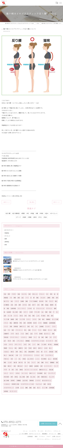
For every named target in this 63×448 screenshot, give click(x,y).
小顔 (17, 355)
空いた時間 (6, 380)
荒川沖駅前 (43, 359)
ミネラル (34, 319)
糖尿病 (51, 304)
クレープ (56, 366)
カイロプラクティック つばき (27, 384)
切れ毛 (21, 315)
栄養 (19, 294)
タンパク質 (22, 319)
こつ (16, 359)
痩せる (12, 351)
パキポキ (14, 294)
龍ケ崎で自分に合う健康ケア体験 (11, 176)
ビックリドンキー (48, 366)
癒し (25, 330)
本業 (38, 376)
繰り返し (50, 344)
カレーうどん (25, 373)
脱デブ (33, 304)
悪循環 (5, 348)
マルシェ (11, 348)
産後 (21, 196)
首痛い (27, 333)
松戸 (42, 355)
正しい (49, 359)
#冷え (40, 217)
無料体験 (55, 359)
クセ (9, 330)
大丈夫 (45, 348)
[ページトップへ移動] (60, 423)
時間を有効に (44, 376)
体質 (17, 351)
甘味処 (24, 359)
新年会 (16, 376)
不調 (39, 319)
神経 (33, 315)
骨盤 (37, 297)
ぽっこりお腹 (55, 319)
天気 (56, 340)
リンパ (33, 344)
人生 (42, 312)
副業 (28, 376)
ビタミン (29, 319)
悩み (12, 301)
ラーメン (34, 330)
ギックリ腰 (6, 319)
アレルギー (47, 326)
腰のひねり (20, 366)
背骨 (16, 304)
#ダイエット (54, 213)
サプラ (35, 333)
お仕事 (31, 312)
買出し (21, 351)
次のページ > (56, 202)
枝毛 (26, 315)
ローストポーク (49, 340)
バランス (6, 323)
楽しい (5, 355)
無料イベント (32, 373)
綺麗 (42, 362)
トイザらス (36, 355)
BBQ (25, 351)
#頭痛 (29, 217)
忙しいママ (51, 376)
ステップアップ (51, 373)
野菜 (17, 319)
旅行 (13, 369)
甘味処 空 (6, 337)
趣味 (21, 312)
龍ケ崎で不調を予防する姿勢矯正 (11, 181)
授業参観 (31, 380)
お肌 (38, 362)
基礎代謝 (16, 323)
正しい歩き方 (30, 359)
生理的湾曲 (13, 308)
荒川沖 (9, 340)
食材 (30, 304)
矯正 (11, 323)
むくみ (22, 387)
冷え (47, 294)
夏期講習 (52, 362)
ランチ (39, 330)
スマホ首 (30, 308)
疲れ (16, 348)
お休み (37, 351)
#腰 (37, 213)
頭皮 (50, 312)
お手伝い (18, 373)
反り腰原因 (6, 304)
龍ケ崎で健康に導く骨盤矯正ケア (11, 166)
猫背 (34, 387)
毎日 (13, 330)
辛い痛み (43, 315)
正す (5, 340)
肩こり (38, 387)
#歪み (46, 213)
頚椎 (8, 308)
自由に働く (11, 355)
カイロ (39, 323)
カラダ (12, 333)
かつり (45, 351)
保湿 (30, 315)
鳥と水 (17, 333)
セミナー (12, 373)
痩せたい (40, 348)
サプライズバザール (28, 355)
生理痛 (22, 301)
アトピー (54, 326)
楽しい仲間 (22, 376)
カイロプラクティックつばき (38, 340)
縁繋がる (21, 348)
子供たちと (6, 359)
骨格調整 (56, 344)
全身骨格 (36, 366)
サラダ (5, 369)
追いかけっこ (47, 333)
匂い (57, 312)
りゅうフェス (39, 384)
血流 (5, 315)
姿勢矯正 (17, 196)
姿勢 (9, 294)
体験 (11, 326)
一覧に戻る (31, 202)
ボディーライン (18, 344)
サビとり (51, 301)
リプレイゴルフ (20, 340)
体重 (38, 344)
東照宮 (21, 369)
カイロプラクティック (9, 387)
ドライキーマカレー (14, 337)
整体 (45, 384)
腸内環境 (30, 323)
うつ (21, 355)
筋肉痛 (40, 333)
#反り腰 (7, 213)
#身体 (35, 217)
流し (20, 359)
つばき (25, 344)
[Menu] (60, 3)
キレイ (35, 337)
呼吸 (21, 323)
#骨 (27, 213)
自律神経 (6, 391)
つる (50, 337)
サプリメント (49, 308)
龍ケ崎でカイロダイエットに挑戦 (11, 171)
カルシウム (24, 294)
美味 (55, 330)
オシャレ (50, 330)
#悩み (45, 217)
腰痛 (26, 387)
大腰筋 (48, 297)
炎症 (12, 304)
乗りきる (21, 362)
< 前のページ (6, 202)
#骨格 (41, 213)
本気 (38, 304)
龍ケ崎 (49, 384)
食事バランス (23, 326)
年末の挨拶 (6, 376)
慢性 (48, 315)
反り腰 (17, 387)
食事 (20, 304)
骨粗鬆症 (6, 297)
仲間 (56, 351)
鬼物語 (44, 330)
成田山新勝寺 (31, 351)
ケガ (11, 297)
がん (36, 326)
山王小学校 (25, 380)
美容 (19, 297)
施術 (43, 337)
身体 (57, 297)
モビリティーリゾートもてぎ (31, 369)
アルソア (33, 362)
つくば (22, 333)
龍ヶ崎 (34, 323)
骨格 (53, 297)
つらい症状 (43, 344)
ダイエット (9, 196)
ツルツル (16, 315)
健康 (13, 196)
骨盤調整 (45, 323)
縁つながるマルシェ (46, 380)
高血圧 (46, 304)
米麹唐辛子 (6, 333)
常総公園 (51, 369)
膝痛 (30, 387)
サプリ (54, 337)
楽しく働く (33, 376)
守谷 (29, 362)
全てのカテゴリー (9, 230)
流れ (29, 344)
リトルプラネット (49, 355)
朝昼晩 (12, 319)
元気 (26, 348)
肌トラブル (6, 301)
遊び (45, 373)
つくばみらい (7, 384)
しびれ (37, 315)
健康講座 (28, 340)
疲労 (52, 315)
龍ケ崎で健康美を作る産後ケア (11, 185)
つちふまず (42, 297)
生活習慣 (9, 312)
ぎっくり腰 (44, 387)
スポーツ (26, 312)
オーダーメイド (13, 391)
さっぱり (10, 362)
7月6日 (30, 348)
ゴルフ (26, 366)
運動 (53, 333)
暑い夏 (15, 362)
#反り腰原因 (15, 213)
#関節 (23, 213)
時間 (46, 312)
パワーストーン (19, 330)
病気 (51, 294)
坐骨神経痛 (51, 387)
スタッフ (6, 373)
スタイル (11, 344)
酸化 (56, 301)
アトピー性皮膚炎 (33, 301)
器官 (25, 323)
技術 (57, 362)
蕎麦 (5, 362)
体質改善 (16, 326)
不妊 (46, 301)
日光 (17, 369)
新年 (12, 376)
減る (15, 366)
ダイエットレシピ (40, 308)
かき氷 (5, 344)
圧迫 (31, 333)
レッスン (37, 359)
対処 (5, 294)
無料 (14, 340)
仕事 (41, 366)
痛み (43, 319)
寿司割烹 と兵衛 (15, 384)
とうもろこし (24, 337)
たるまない (6, 351)
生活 (5, 330)
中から (46, 362)
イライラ (17, 301)
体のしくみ (34, 294)
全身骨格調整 (52, 323)
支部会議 (51, 351)
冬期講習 (19, 380)
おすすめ (25, 304)
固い (32, 326)
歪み (23, 297)
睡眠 (46, 337)
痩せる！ (10, 366)
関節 (15, 297)
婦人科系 (41, 301)
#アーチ (18, 217)
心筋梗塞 (41, 326)
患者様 (30, 337)
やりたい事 (36, 312)
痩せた (34, 348)
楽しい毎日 (15, 312)
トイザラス (37, 380)
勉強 (5, 366)
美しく (50, 348)
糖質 (55, 308)
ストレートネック (22, 308)
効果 (30, 294)
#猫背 (24, 217)
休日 (12, 359)
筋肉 (29, 326)
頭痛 (27, 301)
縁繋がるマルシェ (43, 369)
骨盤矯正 (4, 196)
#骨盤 (32, 213)
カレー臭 (10, 315)
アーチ (27, 297)
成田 (29, 330)
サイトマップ (56, 439)
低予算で (13, 380)
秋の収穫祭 (39, 373)
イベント (6, 326)
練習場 (31, 366)
